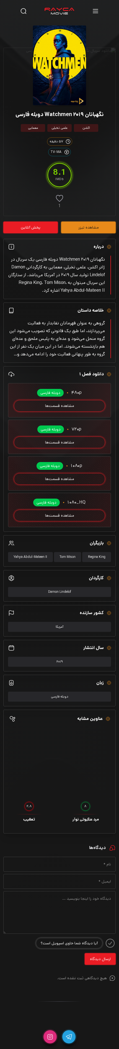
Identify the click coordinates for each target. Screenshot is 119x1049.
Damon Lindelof (59, 591)
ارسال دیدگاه (100, 959)
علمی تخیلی (59, 127)
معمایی (33, 127)
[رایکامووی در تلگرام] (69, 1036)
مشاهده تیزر (88, 227)
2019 (59, 661)
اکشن (86, 127)
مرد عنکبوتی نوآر (86, 819)
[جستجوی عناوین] (23, 11)
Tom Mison (68, 557)
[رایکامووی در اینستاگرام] (50, 1036)
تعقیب (29, 819)
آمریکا (59, 626)
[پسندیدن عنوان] (59, 198)
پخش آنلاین (30, 227)
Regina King (96, 557)
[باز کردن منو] (95, 11)
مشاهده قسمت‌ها (59, 406)
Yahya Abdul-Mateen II (30, 557)
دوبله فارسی (59, 696)
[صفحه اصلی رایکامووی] (59, 11)
